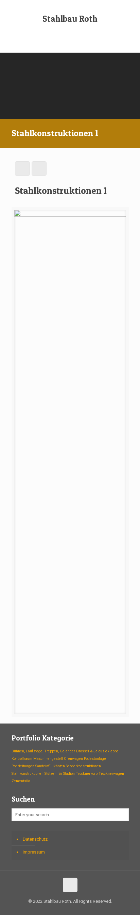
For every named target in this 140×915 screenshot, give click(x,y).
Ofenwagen (73, 758)
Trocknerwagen (111, 773)
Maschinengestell (48, 758)
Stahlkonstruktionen (27, 773)
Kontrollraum (22, 758)
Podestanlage (95, 758)
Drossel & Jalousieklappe (97, 751)
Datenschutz (35, 839)
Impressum (34, 852)
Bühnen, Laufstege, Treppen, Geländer (43, 751)
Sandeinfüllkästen (50, 766)
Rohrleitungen (23, 766)
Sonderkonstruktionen (83, 766)
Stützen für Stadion (60, 773)
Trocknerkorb (87, 773)
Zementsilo (21, 781)
